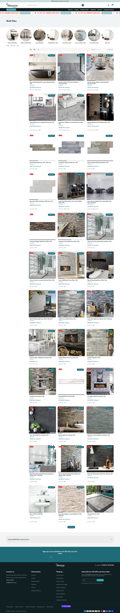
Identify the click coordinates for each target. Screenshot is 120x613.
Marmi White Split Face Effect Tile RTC (41, 319)
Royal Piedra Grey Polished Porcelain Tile (42, 122)
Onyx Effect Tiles (66, 42)
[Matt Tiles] (108, 35)
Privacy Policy (100, 583)
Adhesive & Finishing (61, 600)
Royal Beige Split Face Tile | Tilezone (40, 162)
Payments (33, 584)
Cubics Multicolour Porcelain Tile (68, 357)
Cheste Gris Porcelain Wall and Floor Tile (99, 241)
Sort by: (93, 49)
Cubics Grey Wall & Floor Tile (67, 319)
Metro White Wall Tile (36, 514)
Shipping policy (41, 606)
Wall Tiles (13, 45)
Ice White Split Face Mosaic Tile (96, 396)
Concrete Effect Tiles (80, 42)
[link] (45, 13)
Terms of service (19, 606)
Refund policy (50, 606)
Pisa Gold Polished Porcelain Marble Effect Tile (42, 82)
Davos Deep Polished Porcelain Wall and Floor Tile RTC (99, 201)
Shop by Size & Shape (61, 584)
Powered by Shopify (21, 611)
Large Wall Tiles (40, 42)
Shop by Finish (60, 590)
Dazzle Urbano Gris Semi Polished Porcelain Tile (68, 82)
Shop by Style (59, 578)
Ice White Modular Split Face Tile (68, 162)
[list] (38, 49)
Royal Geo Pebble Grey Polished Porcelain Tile (71, 123)
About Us (33, 575)
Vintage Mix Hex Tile (93, 514)
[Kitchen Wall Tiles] (12, 35)
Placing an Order (35, 581)
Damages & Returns (36, 590)
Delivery (33, 587)
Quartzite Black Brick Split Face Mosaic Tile (100, 474)
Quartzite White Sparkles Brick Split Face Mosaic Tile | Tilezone (42, 474)
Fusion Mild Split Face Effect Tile (68, 280)
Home (7, 45)
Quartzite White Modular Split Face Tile (41, 201)
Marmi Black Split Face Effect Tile (97, 280)
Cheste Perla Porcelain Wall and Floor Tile (42, 280)
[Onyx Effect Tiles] (67, 35)
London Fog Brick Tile (93, 357)
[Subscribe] (70, 557)
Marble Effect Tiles (53, 42)
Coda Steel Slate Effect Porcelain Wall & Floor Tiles (70, 201)
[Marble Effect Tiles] (53, 35)
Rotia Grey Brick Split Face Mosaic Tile (98, 435)
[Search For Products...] (83, 5)
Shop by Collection (61, 587)
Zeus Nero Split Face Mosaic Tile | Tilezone (99, 319)
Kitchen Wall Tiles (12, 42)
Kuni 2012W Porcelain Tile (66, 396)
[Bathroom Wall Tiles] (26, 35)
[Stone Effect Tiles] (94, 35)
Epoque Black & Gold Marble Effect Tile (98, 122)
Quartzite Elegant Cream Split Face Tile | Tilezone (70, 514)
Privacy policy (9, 606)
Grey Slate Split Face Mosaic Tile (39, 435)
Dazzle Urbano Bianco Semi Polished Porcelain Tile (98, 82)
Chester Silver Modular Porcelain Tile (41, 357)
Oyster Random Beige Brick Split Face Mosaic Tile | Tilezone (69, 474)
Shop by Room (60, 575)
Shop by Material (60, 593)
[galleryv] (34, 49)
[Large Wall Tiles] (40, 35)
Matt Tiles (107, 42)
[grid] (30, 49)
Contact (33, 578)
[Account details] (108, 5)
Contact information (30, 606)
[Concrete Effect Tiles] (80, 35)
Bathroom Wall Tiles (26, 42)
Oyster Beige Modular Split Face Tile (97, 162)
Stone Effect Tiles (94, 42)
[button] (112, 5)
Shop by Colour (60, 581)
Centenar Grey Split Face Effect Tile (69, 241)
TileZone (13, 611)
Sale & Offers (59, 597)
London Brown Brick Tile (37, 396)
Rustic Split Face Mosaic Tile (67, 435)
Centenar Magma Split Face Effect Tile (41, 241)
